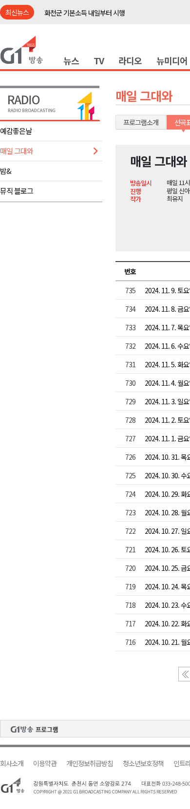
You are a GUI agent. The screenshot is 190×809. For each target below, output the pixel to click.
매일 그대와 (16, 151)
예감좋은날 (16, 131)
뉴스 (71, 60)
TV (99, 60)
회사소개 (11, 763)
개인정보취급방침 (89, 763)
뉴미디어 (172, 60)
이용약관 (45, 763)
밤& (5, 171)
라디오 (130, 60)
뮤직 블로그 (16, 191)
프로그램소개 (140, 122)
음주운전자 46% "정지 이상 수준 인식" (95, 18)
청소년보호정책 (143, 763)
